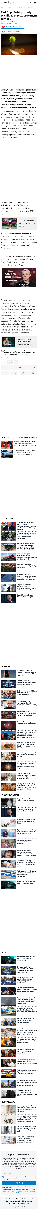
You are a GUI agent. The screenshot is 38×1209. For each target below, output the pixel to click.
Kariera (24, 1199)
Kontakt (5, 1199)
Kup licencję (25, 354)
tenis (10, 362)
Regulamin (32, 1199)
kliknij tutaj (19, 1192)
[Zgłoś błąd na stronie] (33, 373)
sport (9, 7)
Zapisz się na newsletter (13, 31)
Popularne (20, 437)
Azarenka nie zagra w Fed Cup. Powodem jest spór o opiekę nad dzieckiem (25, 341)
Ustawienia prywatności (17, 1203)
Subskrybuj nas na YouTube (14, 26)
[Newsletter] (5, 373)
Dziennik (3, 7)
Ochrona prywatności (13, 1201)
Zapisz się (19, 1183)
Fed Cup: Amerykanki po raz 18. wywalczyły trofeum (27, 223)
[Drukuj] (14, 373)
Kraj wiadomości (31, 437)
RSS (28, 1203)
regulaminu (25, 1177)
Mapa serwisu (27, 1201)
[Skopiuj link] (24, 373)
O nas (11, 1199)
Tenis (15, 7)
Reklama (17, 1199)
